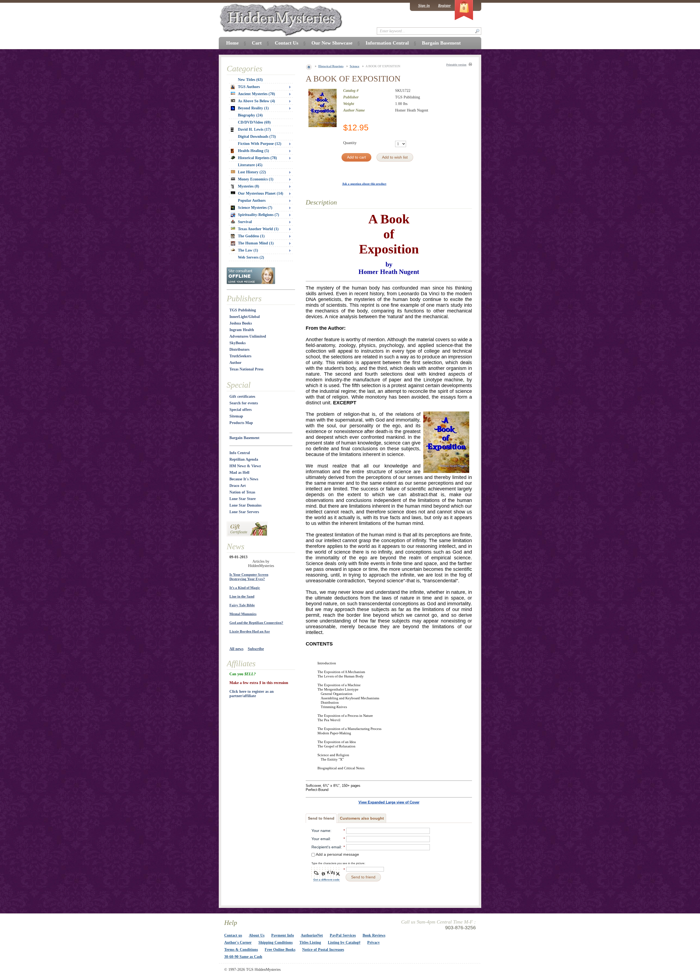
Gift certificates (242, 397)
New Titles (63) (250, 80)
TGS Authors (249, 87)
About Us (256, 935)
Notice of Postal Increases (323, 950)
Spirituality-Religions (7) (258, 215)
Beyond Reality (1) (253, 108)
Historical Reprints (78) (257, 158)
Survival (245, 222)
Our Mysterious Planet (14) (260, 193)
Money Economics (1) (255, 179)
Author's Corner (238, 942)
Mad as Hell (239, 473)
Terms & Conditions (241, 950)
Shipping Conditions (275, 942)
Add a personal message (337, 854)
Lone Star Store (242, 499)
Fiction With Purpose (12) (259, 144)
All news (236, 649)
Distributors (239, 349)
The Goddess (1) (251, 236)
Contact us (233, 935)
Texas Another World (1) (258, 229)
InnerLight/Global (244, 317)
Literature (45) (250, 165)
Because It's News (243, 479)
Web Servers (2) (251, 257)
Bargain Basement (244, 438)
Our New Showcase (331, 43)
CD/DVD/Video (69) (254, 122)
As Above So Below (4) (256, 101)
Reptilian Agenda (243, 459)
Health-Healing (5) (253, 151)
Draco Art (237, 486)
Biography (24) (250, 115)
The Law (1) (248, 250)
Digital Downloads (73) (257, 137)
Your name (320, 830)
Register (444, 6)
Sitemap (236, 416)
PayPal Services (343, 935)
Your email (320, 839)
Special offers (240, 410)
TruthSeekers (240, 356)
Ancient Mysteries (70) (256, 94)
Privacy (373, 942)
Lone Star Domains (245, 505)
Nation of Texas (242, 492)
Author (235, 363)
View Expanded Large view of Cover (388, 802)
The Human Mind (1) (256, 243)
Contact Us (286, 43)
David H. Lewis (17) (254, 129)
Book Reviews (374, 935)
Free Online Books (280, 950)
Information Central (387, 43)
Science (354, 66)
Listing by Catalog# (344, 942)
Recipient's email (326, 847)
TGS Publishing (242, 310)
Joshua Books (240, 323)
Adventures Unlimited (247, 336)
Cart (257, 43)
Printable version (456, 64)
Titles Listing (310, 942)
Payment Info (282, 935)
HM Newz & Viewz (245, 466)
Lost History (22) (252, 172)
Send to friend (321, 818)
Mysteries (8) (248, 186)
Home (232, 43)
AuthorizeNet (312, 935)
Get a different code (326, 879)
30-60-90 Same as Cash (243, 957)
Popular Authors (252, 200)
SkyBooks (237, 343)
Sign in (424, 6)
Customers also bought (362, 818)
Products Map (241, 423)
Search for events (243, 403)
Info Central (239, 453)
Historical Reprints (330, 66)
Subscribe (256, 649)
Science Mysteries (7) (255, 208)
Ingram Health (241, 330)
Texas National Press (246, 369)
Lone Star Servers (244, 512)
